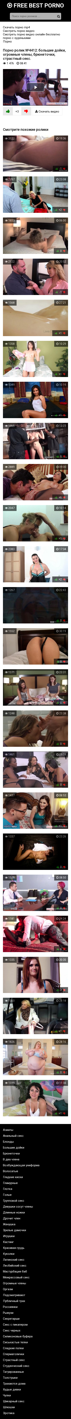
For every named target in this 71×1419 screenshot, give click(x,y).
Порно (7, 41)
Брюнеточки (11, 1153)
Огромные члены (14, 1283)
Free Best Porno (38, 5)
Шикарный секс (13, 1401)
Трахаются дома (14, 1383)
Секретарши (11, 1318)
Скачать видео (48, 111)
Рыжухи (8, 1313)
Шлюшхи (9, 1407)
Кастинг (8, 1242)
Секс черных (11, 1330)
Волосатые (10, 1171)
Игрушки (9, 1236)
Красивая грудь (13, 1248)
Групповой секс (13, 1200)
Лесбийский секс (14, 1265)
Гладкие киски (13, 1177)
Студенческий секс (16, 1366)
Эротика (8, 1413)
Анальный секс (13, 1136)
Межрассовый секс (16, 1277)
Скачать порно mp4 (16, 27)
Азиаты (8, 1130)
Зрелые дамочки (14, 1230)
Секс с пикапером (15, 1324)
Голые (7, 1195)
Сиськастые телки (15, 1342)
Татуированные (13, 1372)
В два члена (11, 1159)
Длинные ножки (14, 1212)
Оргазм (8, 1289)
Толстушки (10, 1377)
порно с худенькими (17, 38)
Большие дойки (13, 1147)
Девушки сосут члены (18, 1206)
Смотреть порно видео (19, 31)
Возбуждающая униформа (21, 1165)
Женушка (9, 1224)
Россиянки (10, 1307)
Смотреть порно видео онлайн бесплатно (31, 34)
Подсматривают (14, 1295)
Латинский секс (13, 1259)
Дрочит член (11, 1218)
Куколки (8, 1254)
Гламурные (10, 1183)
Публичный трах (14, 1301)
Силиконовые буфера (18, 1336)
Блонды (8, 1141)
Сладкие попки (13, 1348)
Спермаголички (13, 1354)
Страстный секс (14, 1360)
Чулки (7, 1395)
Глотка (7, 1189)
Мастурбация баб (15, 1271)
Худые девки (12, 1389)
